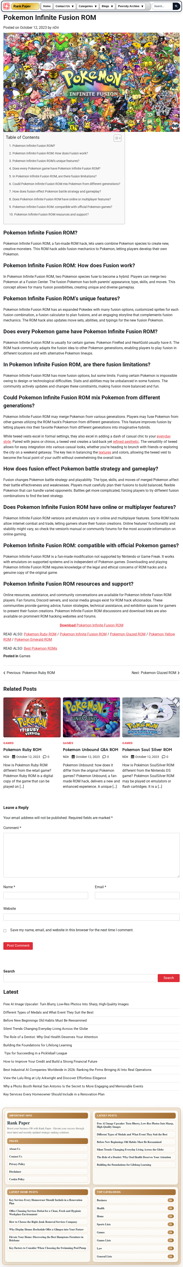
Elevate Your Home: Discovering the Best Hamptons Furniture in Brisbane (46, 1238)
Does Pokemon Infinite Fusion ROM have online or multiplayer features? (61, 199)
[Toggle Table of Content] (115, 138)
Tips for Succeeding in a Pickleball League (35, 1053)
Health (100, 1208)
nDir (55, 27)
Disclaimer (15, 1172)
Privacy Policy (17, 1164)
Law (99, 1248)
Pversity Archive (128, 6)
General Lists (104, 1256)
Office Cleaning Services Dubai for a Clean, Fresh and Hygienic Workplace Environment (45, 1212)
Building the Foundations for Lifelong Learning (37, 1045)
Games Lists (104, 1240)
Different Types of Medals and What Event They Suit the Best (48, 1012)
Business (102, 1200)
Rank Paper (22, 6)
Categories (86, 6)
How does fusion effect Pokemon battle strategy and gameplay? (56, 191)
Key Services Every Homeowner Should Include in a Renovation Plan (53, 1094)
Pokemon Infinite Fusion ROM (91, 625)
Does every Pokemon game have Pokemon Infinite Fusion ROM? (56, 168)
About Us (14, 1149)
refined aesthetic (126, 442)
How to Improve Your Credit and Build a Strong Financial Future (50, 1062)
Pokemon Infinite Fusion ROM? (33, 146)
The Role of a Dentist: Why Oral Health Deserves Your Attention (50, 1037)
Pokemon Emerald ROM (33, 639)
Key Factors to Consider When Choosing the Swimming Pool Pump (47, 1248)
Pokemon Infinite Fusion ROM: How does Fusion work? (50, 153)
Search (9, 971)
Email (100, 887)
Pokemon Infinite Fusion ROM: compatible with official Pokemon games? (62, 207)
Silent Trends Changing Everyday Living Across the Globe (45, 1029)
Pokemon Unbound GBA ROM (90, 749)
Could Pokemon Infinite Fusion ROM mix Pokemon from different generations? (66, 184)
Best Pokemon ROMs (40, 648)
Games (24, 656)
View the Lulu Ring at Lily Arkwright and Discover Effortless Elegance (54, 1078)
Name (9, 887)
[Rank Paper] (6, 6)
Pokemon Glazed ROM (128, 634)
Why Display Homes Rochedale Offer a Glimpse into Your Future (46, 1229)
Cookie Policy (17, 1179)
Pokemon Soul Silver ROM (147, 749)
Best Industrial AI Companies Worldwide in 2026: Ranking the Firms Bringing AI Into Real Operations (77, 1070)
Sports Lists (104, 1224)
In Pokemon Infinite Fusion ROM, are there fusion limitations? (54, 176)
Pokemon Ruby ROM (40, 634)
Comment (12, 828)
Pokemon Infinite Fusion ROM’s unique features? (45, 161)
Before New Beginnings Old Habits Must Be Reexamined (45, 1020)
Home (47, 6)
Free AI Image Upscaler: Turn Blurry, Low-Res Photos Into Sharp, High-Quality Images (66, 1004)
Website (9, 908)
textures (105, 452)
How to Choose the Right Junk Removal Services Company (43, 1222)
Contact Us (63, 6)
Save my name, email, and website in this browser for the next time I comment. (71, 930)
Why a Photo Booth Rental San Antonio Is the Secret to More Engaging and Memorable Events (73, 1086)
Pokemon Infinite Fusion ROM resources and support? (51, 214)
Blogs (105, 6)
